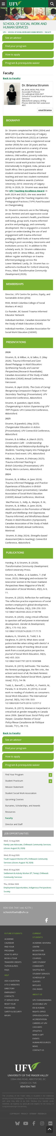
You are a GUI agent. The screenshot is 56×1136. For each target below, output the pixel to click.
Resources (10, 811)
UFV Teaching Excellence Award (26, 190)
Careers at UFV (40, 1023)
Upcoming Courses (14, 799)
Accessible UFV (40, 1004)
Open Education (41, 1015)
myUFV (7, 1015)
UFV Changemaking (42, 1000)
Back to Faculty (11, 78)
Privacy (24, 1113)
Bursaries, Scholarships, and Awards (22, 805)
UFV (4, 32)
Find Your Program (14, 774)
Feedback (42, 1113)
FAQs (6, 969)
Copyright (15, 1113)
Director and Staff (13, 824)
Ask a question (12, 980)
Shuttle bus (39, 969)
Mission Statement (14, 787)
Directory (9, 988)
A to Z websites (12, 984)
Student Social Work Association (20, 793)
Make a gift (38, 1034)
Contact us (38, 1050)
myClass (37, 985)
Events (36, 1038)
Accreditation (40, 1019)
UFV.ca (26, 3)
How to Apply (11, 954)
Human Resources (42, 1042)
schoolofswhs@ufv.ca (15, 912)
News (35, 1046)
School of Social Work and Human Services (25, 32)
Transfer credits (13, 962)
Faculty (48, 32)
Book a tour (10, 958)
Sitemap (32, 1113)
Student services (41, 973)
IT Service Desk (11, 1000)
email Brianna (45, 110)
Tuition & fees (11, 966)
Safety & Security (13, 1011)
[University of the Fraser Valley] (28, 1066)
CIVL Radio (37, 989)
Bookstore (38, 950)
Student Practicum (14, 780)
